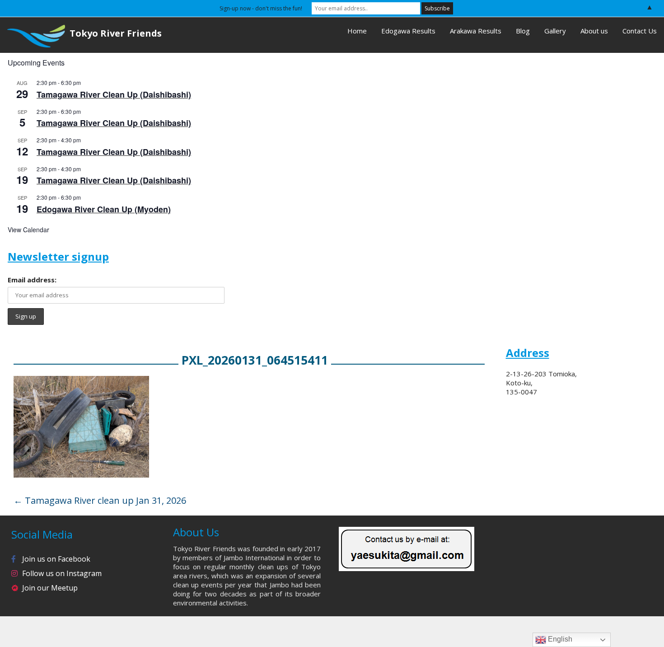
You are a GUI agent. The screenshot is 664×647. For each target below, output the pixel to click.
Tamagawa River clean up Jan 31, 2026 (100, 500)
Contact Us (639, 30)
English (559, 639)
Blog (523, 30)
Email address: (32, 279)
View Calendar (28, 229)
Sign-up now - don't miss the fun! (261, 8)
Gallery (555, 30)
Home (357, 30)
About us (594, 30)
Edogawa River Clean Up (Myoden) (104, 209)
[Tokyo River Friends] (32, 35)
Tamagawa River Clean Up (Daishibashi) (114, 94)
